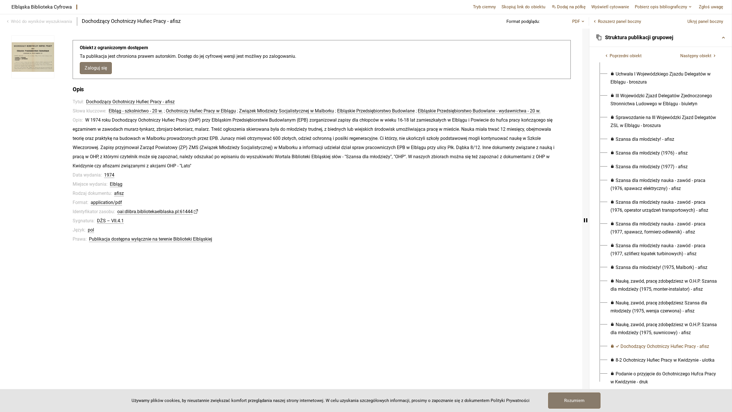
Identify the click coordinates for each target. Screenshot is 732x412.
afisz (119, 193)
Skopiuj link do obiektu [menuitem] (523, 6)
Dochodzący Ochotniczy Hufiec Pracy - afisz (130, 101)
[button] (660, 37)
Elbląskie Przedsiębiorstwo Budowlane (376, 111)
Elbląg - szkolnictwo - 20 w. (136, 111)
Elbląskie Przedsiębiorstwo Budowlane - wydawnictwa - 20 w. (479, 111)
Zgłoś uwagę (711, 6)
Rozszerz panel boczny (619, 21)
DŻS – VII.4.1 (110, 220)
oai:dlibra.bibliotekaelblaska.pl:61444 (155, 211)
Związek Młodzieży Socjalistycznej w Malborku (286, 111)
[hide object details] (585, 220)
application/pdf (106, 202)
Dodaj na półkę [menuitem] (571, 6)
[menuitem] (664, 78)
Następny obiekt (695, 55)
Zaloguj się (96, 68)
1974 (109, 175)
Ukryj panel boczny (705, 21)
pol (91, 230)
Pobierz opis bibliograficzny (661, 6)
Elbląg (116, 184)
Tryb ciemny (484, 6)
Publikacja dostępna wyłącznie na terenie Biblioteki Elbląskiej (150, 239)
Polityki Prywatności (510, 400)
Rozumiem (574, 400)
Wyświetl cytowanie (610, 6)
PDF (576, 21)
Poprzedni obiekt (626, 55)
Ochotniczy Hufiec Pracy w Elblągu (201, 111)
